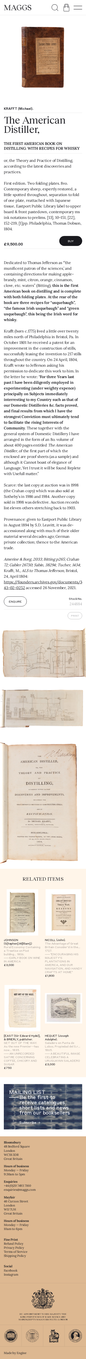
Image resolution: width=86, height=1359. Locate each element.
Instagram (11, 1275)
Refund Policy (13, 1244)
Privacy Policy (14, 1248)
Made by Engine (15, 1353)
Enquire (15, 601)
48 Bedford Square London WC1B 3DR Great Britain (17, 1152)
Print (75, 615)
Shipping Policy (15, 1256)
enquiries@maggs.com (20, 1190)
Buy (71, 241)
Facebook (10, 1270)
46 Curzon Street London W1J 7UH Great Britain (16, 1207)
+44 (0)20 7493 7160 (17, 1186)
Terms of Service (15, 1252)
